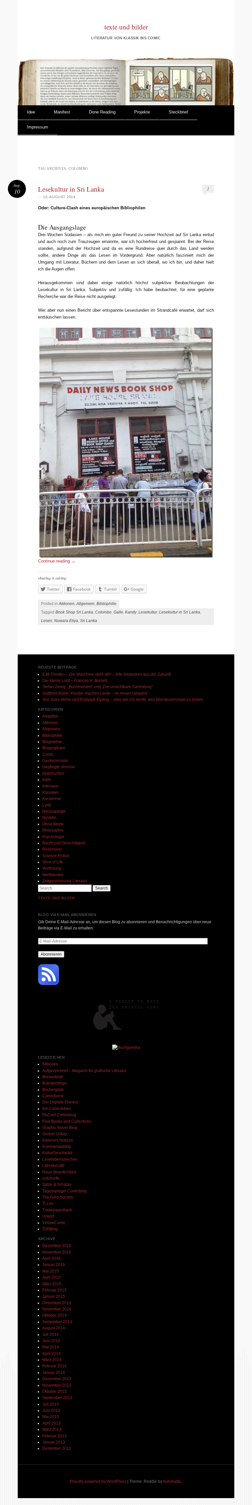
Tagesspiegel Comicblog (64, 1191)
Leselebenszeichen (59, 1159)
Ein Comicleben (56, 1108)
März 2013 (51, 1429)
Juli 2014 (50, 1334)
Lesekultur (147, 612)
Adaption (50, 716)
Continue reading (56, 561)
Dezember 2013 (56, 1378)
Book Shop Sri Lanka (74, 612)
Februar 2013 (54, 1436)
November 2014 (56, 1309)
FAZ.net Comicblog (59, 1115)
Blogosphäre (53, 748)
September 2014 (57, 1322)
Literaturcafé (53, 1165)
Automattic (172, 1481)
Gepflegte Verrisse (58, 767)
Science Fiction (56, 856)
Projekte (142, 112)
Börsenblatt (52, 1077)
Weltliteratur (53, 875)
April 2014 (51, 1353)
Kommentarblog (56, 1146)
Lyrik (46, 805)
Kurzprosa (51, 798)
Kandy (130, 612)
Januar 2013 (53, 1442)
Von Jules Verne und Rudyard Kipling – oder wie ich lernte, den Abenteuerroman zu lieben (122, 699)
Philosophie (53, 830)
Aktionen (66, 603)
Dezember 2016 (56, 1245)
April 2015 (51, 1277)
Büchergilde (53, 1089)
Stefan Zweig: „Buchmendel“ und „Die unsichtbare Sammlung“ (97, 686)
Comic (48, 754)
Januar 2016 (53, 1264)
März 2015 (51, 1284)
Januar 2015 (53, 1296)
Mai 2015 (50, 1271)
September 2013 (57, 1397)
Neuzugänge (54, 811)
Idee (31, 112)
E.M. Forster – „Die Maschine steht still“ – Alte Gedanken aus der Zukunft (106, 674)
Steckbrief (178, 112)
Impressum (37, 127)
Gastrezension (55, 760)
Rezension (52, 849)
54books (50, 1064)
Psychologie (53, 837)
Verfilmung (51, 868)
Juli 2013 (50, 1404)
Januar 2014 (53, 1372)
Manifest (62, 112)
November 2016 (56, 1252)
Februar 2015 (54, 1290)
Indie (46, 779)
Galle (118, 612)
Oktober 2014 (54, 1315)
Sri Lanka (88, 620)
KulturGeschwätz (57, 1152)
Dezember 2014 (56, 1303)
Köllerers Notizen (57, 1140)
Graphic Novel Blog (59, 1127)
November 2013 (56, 1385)
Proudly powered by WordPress (98, 1481)
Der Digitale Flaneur (60, 1102)
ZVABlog (50, 1229)
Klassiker (50, 792)
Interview (50, 786)
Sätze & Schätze (57, 1184)
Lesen (46, 620)
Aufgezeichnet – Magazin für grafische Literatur (84, 1070)
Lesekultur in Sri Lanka (71, 189)
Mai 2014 (50, 1347)
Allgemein (85, 603)
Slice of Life (52, 862)
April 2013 (51, 1423)
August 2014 (53, 1328)
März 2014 (51, 1360)
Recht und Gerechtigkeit (63, 843)
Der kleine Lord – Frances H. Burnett (74, 680)
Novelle (49, 817)
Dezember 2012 (56, 1448)
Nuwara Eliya (66, 620)
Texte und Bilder (56, 898)
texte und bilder (126, 26)
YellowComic (54, 1222)
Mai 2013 (50, 1416)
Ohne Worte (53, 824)
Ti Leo (47, 1203)
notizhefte (51, 1178)
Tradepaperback (57, 1210)
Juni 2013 (51, 1410)
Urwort (48, 1216)
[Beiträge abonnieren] (48, 983)
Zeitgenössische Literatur (64, 881)
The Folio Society (57, 1197)
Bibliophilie (106, 603)
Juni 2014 (51, 1341)
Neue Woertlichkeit (59, 1172)
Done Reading (102, 112)
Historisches (53, 773)
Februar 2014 (54, 1366)
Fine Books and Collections (66, 1121)
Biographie (52, 741)
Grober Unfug (54, 1134)
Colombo (103, 612)
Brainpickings (54, 1083)
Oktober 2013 (54, 1391)
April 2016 (51, 1258)
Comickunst (52, 1096)
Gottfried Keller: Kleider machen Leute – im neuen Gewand (94, 693)
